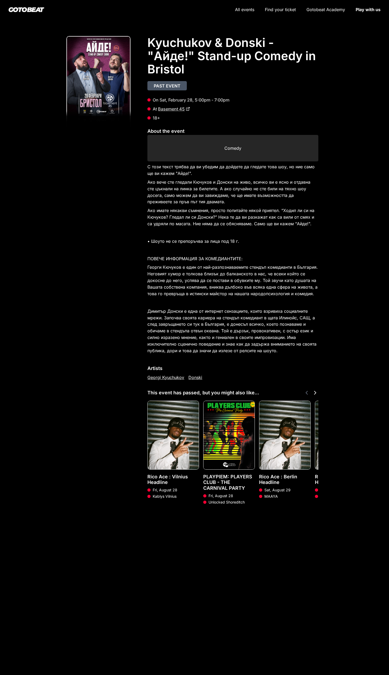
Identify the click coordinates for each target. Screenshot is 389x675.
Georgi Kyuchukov (165, 377)
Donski (195, 377)
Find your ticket (280, 9)
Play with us (368, 9)
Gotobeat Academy (325, 9)
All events (244, 9)
